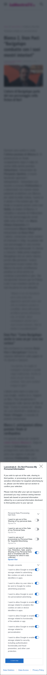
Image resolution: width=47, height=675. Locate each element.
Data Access (23, 670)
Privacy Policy (38, 670)
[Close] (41, 467)
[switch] (37, 520)
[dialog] (23, 568)
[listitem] (23, 514)
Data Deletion (8, 670)
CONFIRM (14, 660)
